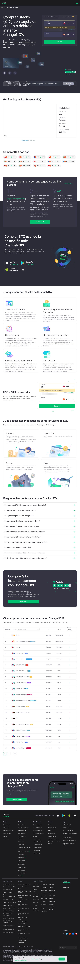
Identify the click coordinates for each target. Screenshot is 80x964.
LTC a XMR (43, 887)
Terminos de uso (67, 827)
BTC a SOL (51, 909)
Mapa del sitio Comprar (9, 932)
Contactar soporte (17, 799)
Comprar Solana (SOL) (8, 918)
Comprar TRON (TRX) (8, 911)
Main (2, 7)
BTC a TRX (51, 898)
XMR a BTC (36, 899)
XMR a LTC (43, 895)
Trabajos (5, 836)
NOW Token (21, 839)
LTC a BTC (43, 901)
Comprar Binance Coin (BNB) (8, 893)
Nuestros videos (7, 833)
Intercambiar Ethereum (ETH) (23, 887)
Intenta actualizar (63, 27)
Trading (20, 875)
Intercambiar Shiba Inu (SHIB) (23, 929)
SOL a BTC (35, 908)
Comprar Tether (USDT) (8, 889)
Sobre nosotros (7, 825)
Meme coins (21, 854)
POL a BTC (51, 907)
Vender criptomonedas (8, 929)
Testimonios (6, 839)
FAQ (49, 825)
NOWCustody (36, 850)
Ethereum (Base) (21, 653)
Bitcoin (17, 635)
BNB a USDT (44, 911)
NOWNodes (36, 853)
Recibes (47, 33)
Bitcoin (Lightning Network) (25, 641)
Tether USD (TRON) (22, 665)
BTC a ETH (35, 905)
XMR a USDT (42, 907)
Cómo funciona (52, 827)
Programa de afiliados (38, 833)
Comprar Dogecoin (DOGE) (9, 902)
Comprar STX (40, 221)
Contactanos (51, 833)
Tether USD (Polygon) (24, 694)
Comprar (59, 42)
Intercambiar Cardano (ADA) (23, 909)
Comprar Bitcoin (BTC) (8, 884)
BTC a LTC (51, 893)
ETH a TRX (51, 904)
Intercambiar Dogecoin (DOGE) (23, 913)
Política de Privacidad (21, 960)
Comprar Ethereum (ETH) (9, 887)
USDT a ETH (52, 887)
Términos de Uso (36, 959)
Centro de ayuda (52, 836)
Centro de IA (21, 844)
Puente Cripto (21, 860)
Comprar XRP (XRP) (8, 899)
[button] (68, 23)
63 (15, 753)
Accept (62, 959)
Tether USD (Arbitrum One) (26, 700)
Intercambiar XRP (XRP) (24, 926)
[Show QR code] (23, 269)
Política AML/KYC (67, 825)
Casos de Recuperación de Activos (69, 844)
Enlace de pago (21, 873)
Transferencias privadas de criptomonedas (24, 848)
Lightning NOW (21, 870)
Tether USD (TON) (22, 688)
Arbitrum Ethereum (24, 659)
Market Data (28, 140)
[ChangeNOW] (4, 3)
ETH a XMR (36, 894)
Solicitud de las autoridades (69, 840)
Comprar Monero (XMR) (9, 908)
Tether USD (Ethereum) (23, 671)
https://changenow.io (16, 198)
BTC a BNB (43, 904)
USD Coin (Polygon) (23, 748)
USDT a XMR (35, 890)
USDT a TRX (44, 884)
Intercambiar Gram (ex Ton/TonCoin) (23, 922)
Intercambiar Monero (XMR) (23, 905)
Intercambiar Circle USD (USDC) (23, 900)
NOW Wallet (21, 833)
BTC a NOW (52, 901)
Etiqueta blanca (37, 839)
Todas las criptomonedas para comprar (9, 926)
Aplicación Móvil (22, 830)
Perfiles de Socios (37, 827)
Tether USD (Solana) (23, 682)
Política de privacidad (68, 830)
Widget (35, 836)
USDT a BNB (52, 890)
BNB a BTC (43, 893)
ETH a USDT (52, 895)
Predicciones (21, 841)
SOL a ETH (51, 884)
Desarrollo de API (37, 825)
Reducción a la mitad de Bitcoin (54, 842)
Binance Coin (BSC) (22, 706)
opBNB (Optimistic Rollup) (22, 712)
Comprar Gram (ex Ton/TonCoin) (7, 914)
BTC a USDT (36, 887)
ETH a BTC (35, 896)
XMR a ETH (44, 898)
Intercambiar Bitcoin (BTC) (24, 884)
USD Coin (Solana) (23, 736)
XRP (17, 718)
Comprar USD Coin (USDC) (9, 896)
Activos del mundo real (23, 851)
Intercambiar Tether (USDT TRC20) (24, 896)
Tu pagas (47, 21)
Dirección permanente (23, 827)
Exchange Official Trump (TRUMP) (24, 934)
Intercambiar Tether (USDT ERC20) (24, 892)
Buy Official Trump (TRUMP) (7, 921)
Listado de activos (37, 841)
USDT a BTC (36, 911)
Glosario (50, 830)
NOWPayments (37, 847)
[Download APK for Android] (12, 269)
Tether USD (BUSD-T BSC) (24, 677)
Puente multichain (37, 844)
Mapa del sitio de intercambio (22, 941)
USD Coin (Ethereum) (22, 730)
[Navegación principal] (76, 2)
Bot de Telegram (22, 867)
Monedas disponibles (53, 839)
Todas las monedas (22, 937)
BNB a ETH (36, 902)
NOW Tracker (21, 836)
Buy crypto (9, 7)
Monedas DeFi (21, 857)
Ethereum (18, 647)
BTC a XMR (36, 884)
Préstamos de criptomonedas (21, 863)
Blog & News (6, 827)
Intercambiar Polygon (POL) (23, 918)
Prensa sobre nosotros (8, 830)
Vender (64, 392)
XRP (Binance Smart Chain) (24, 724)
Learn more (68, 183)
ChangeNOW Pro (22, 825)
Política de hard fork (67, 837)
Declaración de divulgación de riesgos (70, 834)
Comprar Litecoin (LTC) (8, 905)
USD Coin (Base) (21, 742)
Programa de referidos (38, 830)
